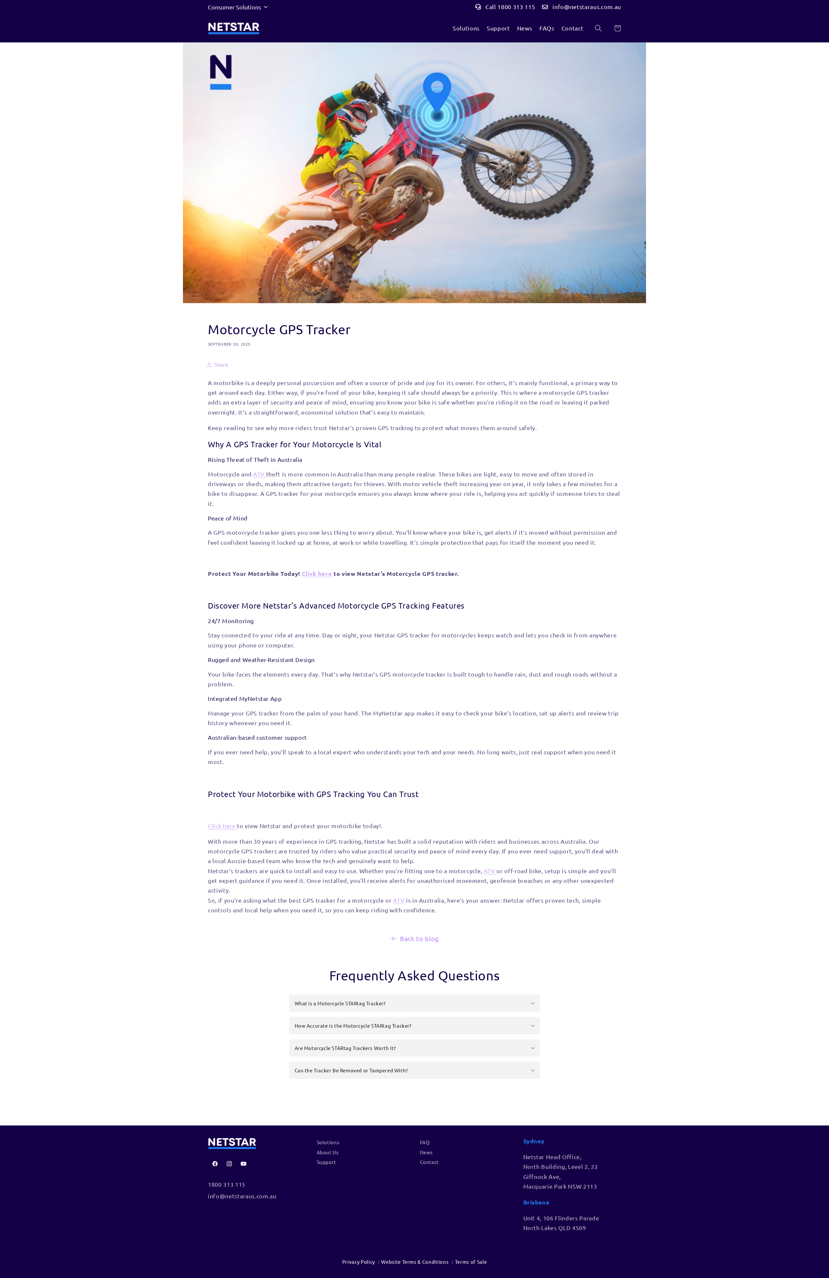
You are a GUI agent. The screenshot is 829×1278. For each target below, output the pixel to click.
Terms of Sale (471, 1262)
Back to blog (419, 938)
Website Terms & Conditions (415, 1262)
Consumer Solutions (234, 7)
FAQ (425, 1142)
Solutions (466, 28)
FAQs (546, 28)
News (525, 28)
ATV (259, 474)
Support (498, 28)
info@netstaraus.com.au (586, 6)
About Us (328, 1152)
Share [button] (221, 364)
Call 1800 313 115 (510, 6)
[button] (414, 1003)
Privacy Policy (358, 1262)
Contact (573, 28)
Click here (317, 573)
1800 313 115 (226, 1184)
